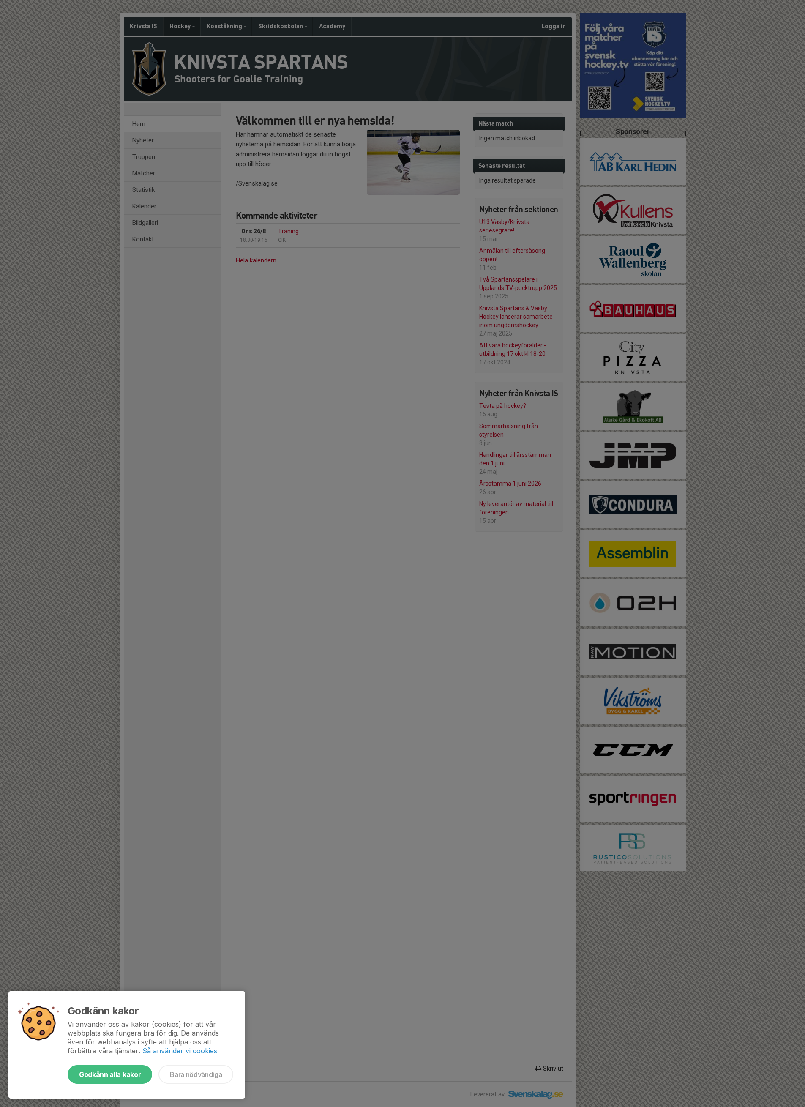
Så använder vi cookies (179, 1051)
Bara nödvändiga (196, 1074)
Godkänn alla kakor (110, 1074)
